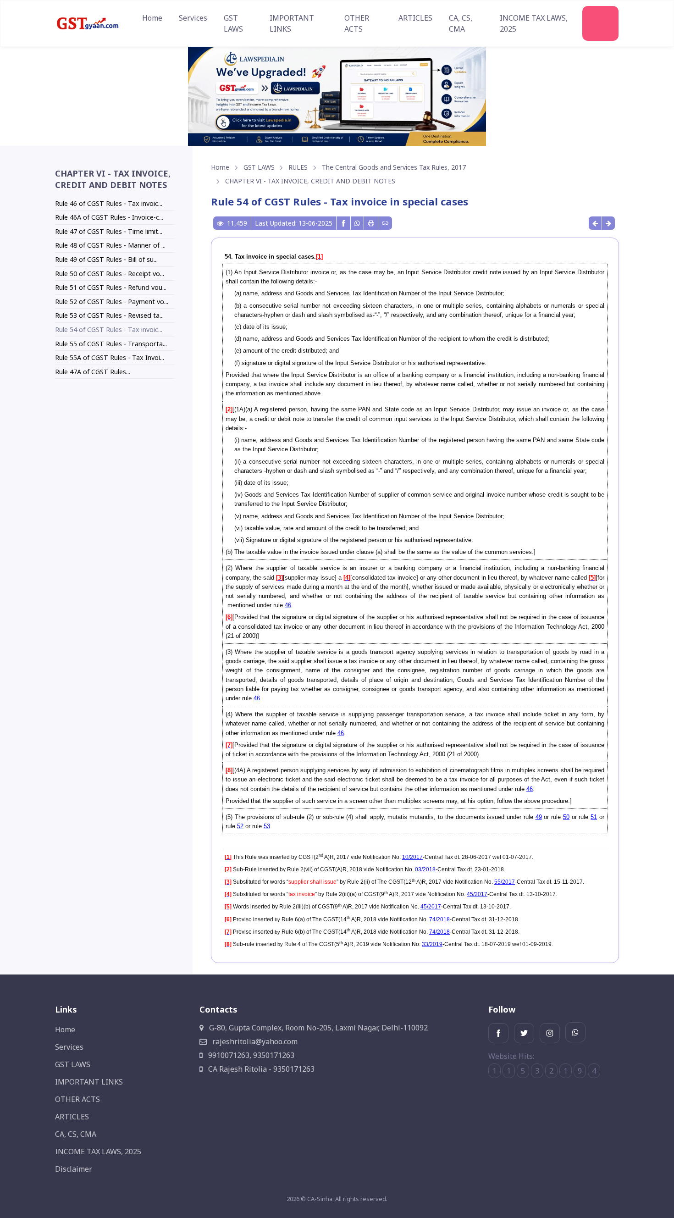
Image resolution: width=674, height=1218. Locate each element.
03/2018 (425, 869)
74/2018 (439, 919)
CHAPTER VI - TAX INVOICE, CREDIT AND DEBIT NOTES (310, 181)
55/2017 (504, 882)
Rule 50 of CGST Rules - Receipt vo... (109, 273)
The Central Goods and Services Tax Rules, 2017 (394, 167)
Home (152, 18)
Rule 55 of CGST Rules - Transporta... (111, 343)
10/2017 (412, 857)
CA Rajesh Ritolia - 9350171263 (260, 1069)
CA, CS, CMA (460, 23)
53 (267, 826)
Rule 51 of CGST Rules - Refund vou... (110, 287)
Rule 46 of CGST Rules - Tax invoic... (108, 203)
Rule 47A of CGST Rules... (92, 371)
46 (288, 605)
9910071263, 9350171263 (250, 1055)
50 (566, 817)
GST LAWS (233, 23)
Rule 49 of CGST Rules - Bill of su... (106, 259)
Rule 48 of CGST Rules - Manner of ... (110, 245)
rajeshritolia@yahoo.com (254, 1041)
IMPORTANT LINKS (292, 23)
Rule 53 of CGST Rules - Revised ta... (109, 315)
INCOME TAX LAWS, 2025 (534, 23)
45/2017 (477, 894)
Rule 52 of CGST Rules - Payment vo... (111, 301)
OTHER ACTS (356, 23)
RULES (298, 167)
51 (594, 817)
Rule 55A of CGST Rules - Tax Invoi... (109, 357)
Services (193, 18)
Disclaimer (73, 1169)
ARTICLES (415, 18)
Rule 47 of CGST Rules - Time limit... (108, 231)
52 (240, 826)
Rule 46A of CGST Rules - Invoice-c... (109, 217)
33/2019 (432, 944)
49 (539, 817)
